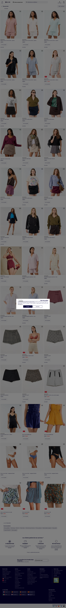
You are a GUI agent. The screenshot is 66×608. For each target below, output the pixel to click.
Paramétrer (37, 306)
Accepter (27, 306)
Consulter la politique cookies (20, 304)
